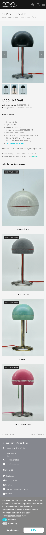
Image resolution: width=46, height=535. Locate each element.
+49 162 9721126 (13, 460)
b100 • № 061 (8, 434)
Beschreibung (8, 114)
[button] (4, 519)
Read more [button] (21, 516)
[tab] (8, 114)
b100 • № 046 (36, 434)
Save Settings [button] (13, 530)
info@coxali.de (13, 464)
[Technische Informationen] (39, 4)
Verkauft (28, 108)
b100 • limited (18, 108)
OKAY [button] (33, 530)
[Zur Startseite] (33, 4)
